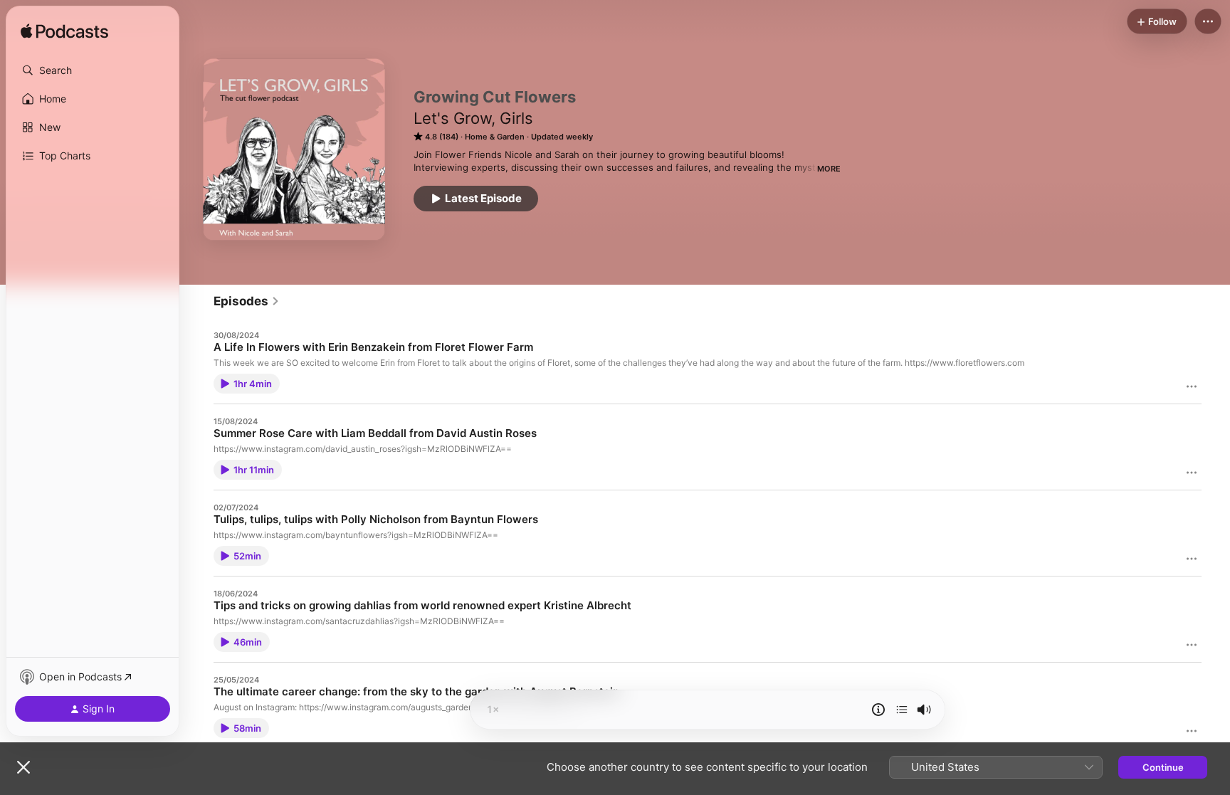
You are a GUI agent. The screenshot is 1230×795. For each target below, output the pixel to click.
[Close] (23, 767)
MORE (829, 169)
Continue (1163, 767)
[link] (247, 301)
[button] (92, 70)
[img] (64, 32)
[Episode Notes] (878, 710)
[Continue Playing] (901, 710)
